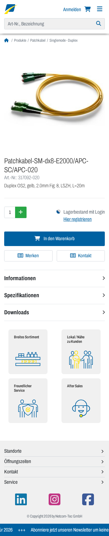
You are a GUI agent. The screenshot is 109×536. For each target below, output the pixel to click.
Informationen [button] (20, 278)
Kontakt (84, 255)
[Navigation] (99, 9)
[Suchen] (99, 23)
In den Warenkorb (59, 238)
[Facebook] (88, 499)
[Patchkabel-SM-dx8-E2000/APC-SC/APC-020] (54, 98)
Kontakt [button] (11, 471)
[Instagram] (54, 499)
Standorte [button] (13, 451)
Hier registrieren (77, 219)
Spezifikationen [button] (21, 295)
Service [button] (11, 482)
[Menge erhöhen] (21, 212)
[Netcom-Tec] (10, 8)
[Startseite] (7, 40)
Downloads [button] (16, 312)
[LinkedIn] (21, 499)
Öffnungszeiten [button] (17, 461)
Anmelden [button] (72, 9)
